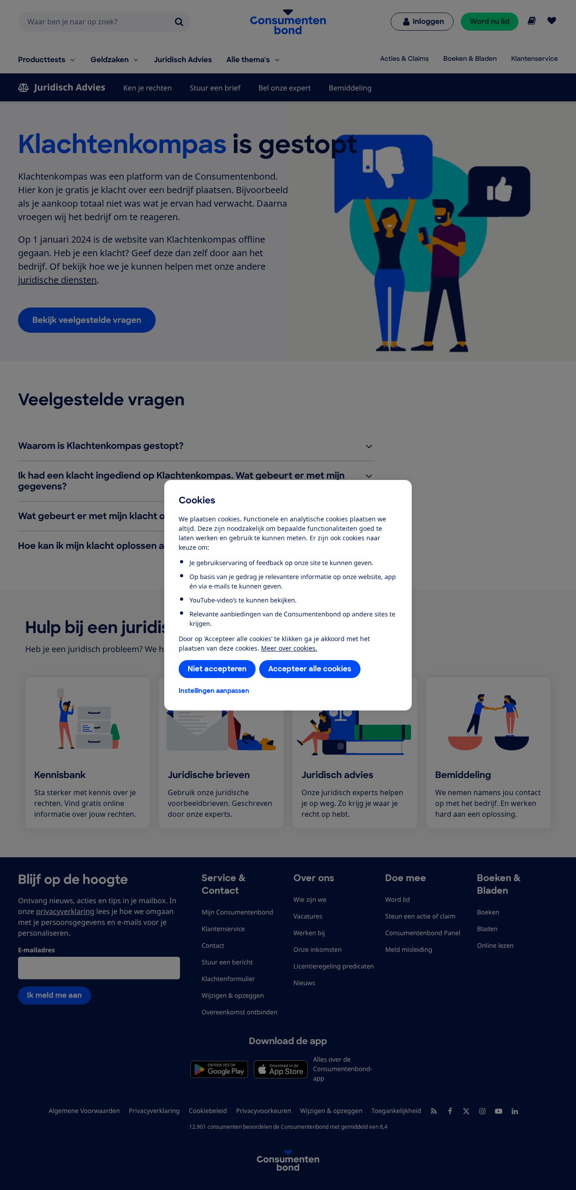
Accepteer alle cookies (309, 669)
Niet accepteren (217, 669)
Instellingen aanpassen (214, 691)
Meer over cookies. (289, 648)
